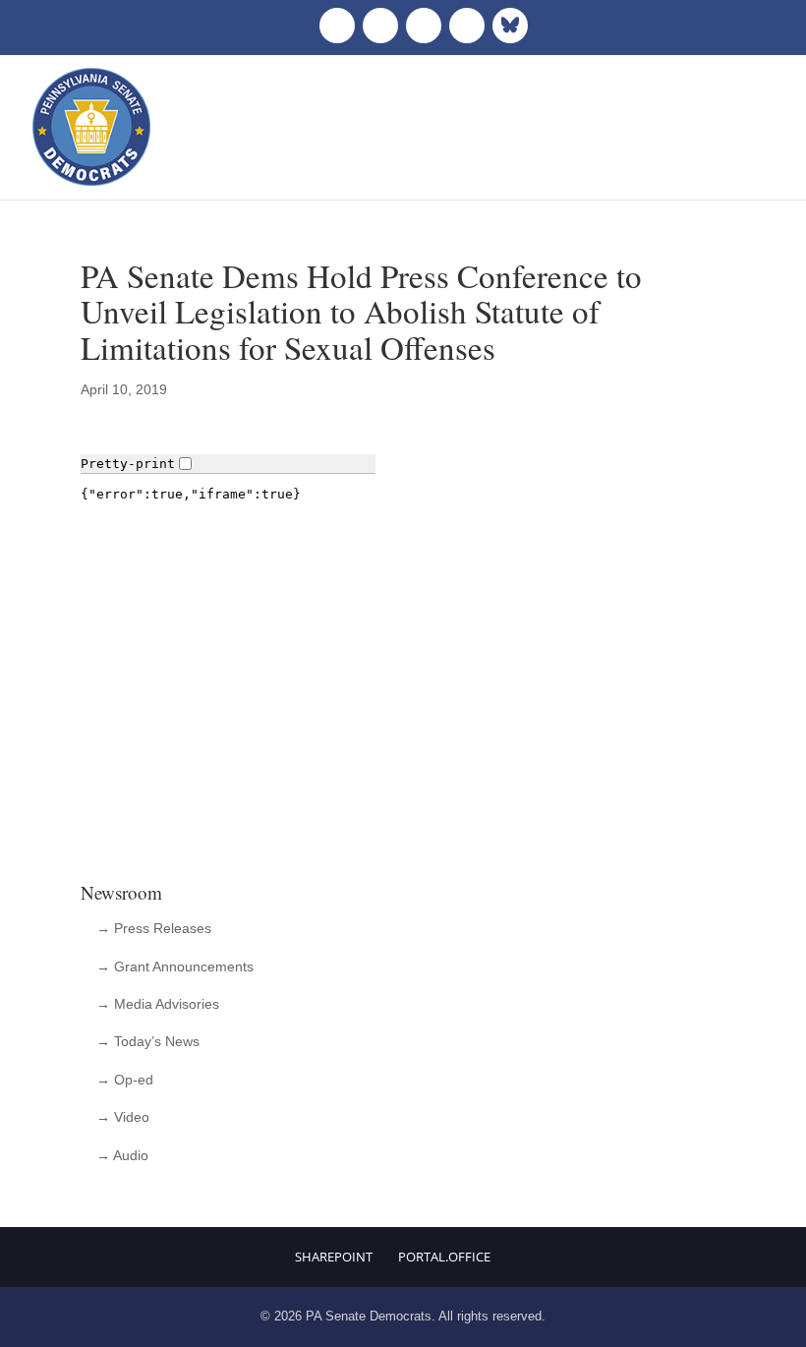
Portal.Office (444, 1256)
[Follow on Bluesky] (510, 25)
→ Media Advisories (157, 1004)
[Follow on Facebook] (337, 25)
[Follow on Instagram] (423, 25)
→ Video (122, 1117)
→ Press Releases (153, 928)
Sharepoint (334, 1256)
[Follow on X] (380, 25)
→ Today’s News (148, 1041)
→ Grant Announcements (175, 966)
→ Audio (122, 1155)
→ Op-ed (124, 1079)
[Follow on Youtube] (467, 25)
